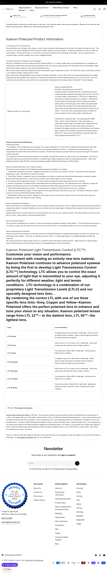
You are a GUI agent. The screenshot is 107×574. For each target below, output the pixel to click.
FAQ (56, 529)
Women (22, 10)
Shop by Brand (24, 8)
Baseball (79, 516)
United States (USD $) (12, 555)
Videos (57, 533)
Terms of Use (59, 469)
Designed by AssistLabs (34, 560)
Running (79, 488)
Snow (78, 492)
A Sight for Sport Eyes (16, 560)
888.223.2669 (7, 518)
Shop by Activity (41, 8)
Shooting (79, 512)
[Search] (94, 9)
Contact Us (38, 492)
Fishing (79, 508)
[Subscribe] (77, 463)
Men (75, 8)
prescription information (25, 437)
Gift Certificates (61, 521)
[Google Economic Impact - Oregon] (15, 495)
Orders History (39, 500)
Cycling (79, 496)
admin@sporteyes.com (11, 522)
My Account (38, 496)
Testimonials (60, 517)
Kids (31, 10)
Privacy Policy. (72, 469)
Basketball (80, 520)
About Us (37, 488)
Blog (56, 544)
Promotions (59, 525)
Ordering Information (63, 499)
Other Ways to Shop (60, 8)
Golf (78, 500)
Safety (78, 504)
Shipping (58, 513)
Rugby (78, 524)
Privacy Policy (60, 503)
